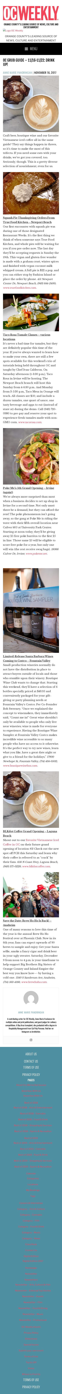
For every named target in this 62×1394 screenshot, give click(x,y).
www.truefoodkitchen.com (19, 287)
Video (31, 1368)
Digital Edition (31, 1256)
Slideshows (31, 1338)
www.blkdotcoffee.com (36, 866)
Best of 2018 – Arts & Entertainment (33, 1107)
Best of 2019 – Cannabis (33, 1149)
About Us (31, 1054)
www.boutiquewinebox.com (20, 765)
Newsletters (31, 1279)
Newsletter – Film (32, 1302)
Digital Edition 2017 (33, 1261)
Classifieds (31, 1244)
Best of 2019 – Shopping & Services (33, 1160)
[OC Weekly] (13, 30)
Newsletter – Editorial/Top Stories (33, 1290)
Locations (33, 1184)
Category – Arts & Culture (31, 1209)
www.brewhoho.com (33, 982)
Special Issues (31, 1344)
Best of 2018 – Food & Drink (33, 1119)
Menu (33, 48)
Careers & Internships (31, 1203)
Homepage (31, 1268)
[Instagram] (31, 1040)
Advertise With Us (31, 1091)
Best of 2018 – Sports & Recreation (32, 1131)
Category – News (31, 1238)
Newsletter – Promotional (32, 1320)
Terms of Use (31, 1067)
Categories (33, 1178)
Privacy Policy (31, 1074)
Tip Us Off (31, 1362)
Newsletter (31, 1273)
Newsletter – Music (33, 1314)
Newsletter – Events (32, 1296)
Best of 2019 (31, 1138)
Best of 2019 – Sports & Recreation (32, 1166)
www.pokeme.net (36, 553)
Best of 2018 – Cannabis (33, 1113)
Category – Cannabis (31, 1214)
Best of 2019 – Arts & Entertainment (33, 1143)
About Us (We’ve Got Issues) (31, 1085)
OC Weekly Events (31, 1327)
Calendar (31, 1173)
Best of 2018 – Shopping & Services (33, 1125)
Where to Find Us (31, 1374)
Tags (32, 1196)
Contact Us (31, 1061)
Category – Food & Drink (31, 1226)
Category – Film (31, 1220)
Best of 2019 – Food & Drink (33, 1154)
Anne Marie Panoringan (17, 73)
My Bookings (33, 1190)
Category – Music (31, 1232)
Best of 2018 (31, 1102)
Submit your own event (31, 1350)
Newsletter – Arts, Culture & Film (32, 1284)
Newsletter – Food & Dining (32, 1308)
